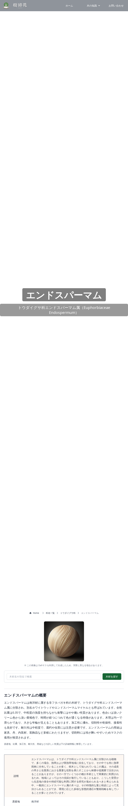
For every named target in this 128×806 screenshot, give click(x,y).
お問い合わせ (116, 5)
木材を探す (112, 676)
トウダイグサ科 (68, 612)
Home (36, 612)
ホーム (69, 5)
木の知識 (92, 5)
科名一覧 (50, 612)
